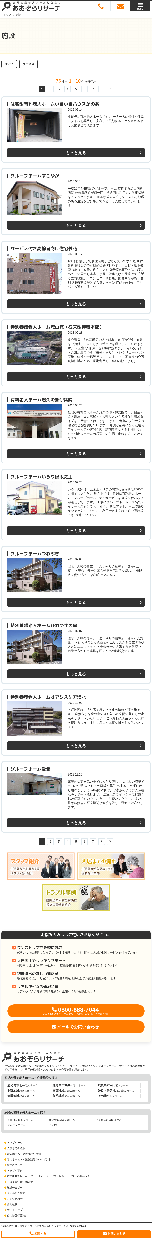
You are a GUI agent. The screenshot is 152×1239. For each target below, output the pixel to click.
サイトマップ (15, 1209)
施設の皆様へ (15, 1187)
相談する (40, 1233)
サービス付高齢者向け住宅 (106, 1119)
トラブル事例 (15, 1170)
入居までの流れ (16, 1148)
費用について (15, 1164)
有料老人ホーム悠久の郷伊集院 (41, 400)
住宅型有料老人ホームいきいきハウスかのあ (54, 104)
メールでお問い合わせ (78, 1027)
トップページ (15, 1142)
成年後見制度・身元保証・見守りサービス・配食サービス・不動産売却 (48, 1176)
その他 (53, 1124)
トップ (7, 14)
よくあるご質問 (16, 1193)
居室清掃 (28, 64)
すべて (9, 64)
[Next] (101, 89)
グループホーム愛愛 (30, 769)
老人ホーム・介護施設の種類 (24, 1153)
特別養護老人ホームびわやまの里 (43, 625)
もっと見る (76, 152)
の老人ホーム (22, 1085)
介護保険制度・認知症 (20, 1181)
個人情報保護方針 (17, 1215)
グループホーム (16, 1124)
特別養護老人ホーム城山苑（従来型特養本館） (57, 327)
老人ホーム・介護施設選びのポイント (29, 1159)
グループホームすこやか (34, 176)
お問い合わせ (15, 1198)
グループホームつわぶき (34, 554)
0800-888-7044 (76, 1011)
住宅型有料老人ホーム (62, 1119)
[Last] (110, 89)
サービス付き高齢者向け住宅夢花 (43, 248)
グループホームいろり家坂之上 (41, 477)
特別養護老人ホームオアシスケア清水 (48, 697)
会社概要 (12, 1204)
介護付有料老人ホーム (20, 1119)
